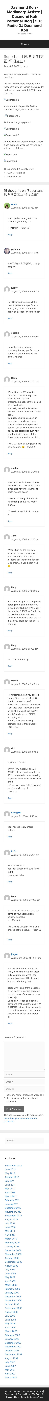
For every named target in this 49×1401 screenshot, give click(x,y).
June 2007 (10, 1366)
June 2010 (10, 1227)
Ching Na (16, 812)
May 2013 (10, 1173)
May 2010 (10, 1231)
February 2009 (12, 1289)
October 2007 (12, 1350)
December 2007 (13, 1343)
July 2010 (10, 1223)
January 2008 (12, 1339)
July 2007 (10, 1362)
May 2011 (10, 1188)
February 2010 (12, 1242)
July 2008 (10, 1316)
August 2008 (11, 1312)
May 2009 (10, 1277)
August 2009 (11, 1266)
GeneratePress (36, 1397)
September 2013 (13, 1165)
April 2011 (10, 1192)
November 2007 (13, 1346)
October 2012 (12, 1177)
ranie (14, 204)
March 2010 (11, 1238)
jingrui (14, 954)
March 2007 (11, 1377)
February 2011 (12, 1200)
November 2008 (13, 1300)
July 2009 (10, 1269)
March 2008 (11, 1331)
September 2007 (13, 1354)
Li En (13, 851)
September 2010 (13, 1215)
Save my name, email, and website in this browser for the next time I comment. (25, 1098)
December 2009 (13, 1250)
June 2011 (10, 1185)
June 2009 (10, 1273)
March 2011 (11, 1196)
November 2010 (13, 1212)
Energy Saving (14, 176)
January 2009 (12, 1292)
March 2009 (11, 1285)
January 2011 (11, 1204)
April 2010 (10, 1235)
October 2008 (12, 1304)
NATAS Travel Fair (16, 172)
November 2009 (13, 1254)
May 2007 (10, 1370)
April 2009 (10, 1281)
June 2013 (10, 1169)
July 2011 (9, 1181)
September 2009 (13, 1262)
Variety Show (27, 169)
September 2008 (13, 1308)
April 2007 (10, 1373)
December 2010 (13, 1208)
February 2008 (12, 1335)
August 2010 (11, 1219)
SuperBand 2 (13, 169)
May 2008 (10, 1323)
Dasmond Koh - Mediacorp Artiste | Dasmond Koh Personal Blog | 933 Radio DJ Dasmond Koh (24, 18)
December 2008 (13, 1296)
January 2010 (12, 1246)
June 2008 (10, 1319)
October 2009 (12, 1258)
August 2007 (11, 1358)
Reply (10, 234)
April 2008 (10, 1327)
